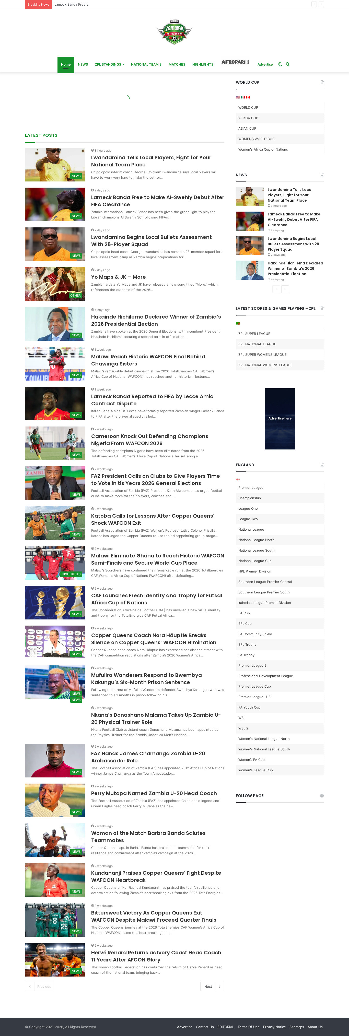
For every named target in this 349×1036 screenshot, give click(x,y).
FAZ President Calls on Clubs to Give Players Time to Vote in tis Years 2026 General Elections (155, 479)
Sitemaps (296, 1027)
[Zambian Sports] (174, 32)
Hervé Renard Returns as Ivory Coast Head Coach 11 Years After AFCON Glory (156, 956)
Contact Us (205, 1027)
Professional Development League (265, 676)
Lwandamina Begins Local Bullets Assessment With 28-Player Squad (294, 244)
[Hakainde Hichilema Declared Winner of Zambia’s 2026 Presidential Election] (250, 270)
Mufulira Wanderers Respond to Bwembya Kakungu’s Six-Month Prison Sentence (146, 679)
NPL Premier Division (254, 571)
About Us (315, 1027)
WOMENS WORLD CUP (256, 139)
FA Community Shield (255, 634)
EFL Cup (245, 623)
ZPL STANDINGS (108, 64)
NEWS (83, 64)
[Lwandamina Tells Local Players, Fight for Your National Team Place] (250, 196)
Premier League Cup (254, 686)
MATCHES (177, 64)
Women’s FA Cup (251, 760)
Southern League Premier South (264, 592)
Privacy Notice (274, 1027)
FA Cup (244, 613)
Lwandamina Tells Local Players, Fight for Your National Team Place (290, 195)
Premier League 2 (252, 665)
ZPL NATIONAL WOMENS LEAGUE (265, 365)
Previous (44, 986)
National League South (256, 550)
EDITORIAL (225, 1027)
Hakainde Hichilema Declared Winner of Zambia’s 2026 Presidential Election (156, 320)
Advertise (265, 64)
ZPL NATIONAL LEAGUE (257, 344)
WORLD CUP (248, 107)
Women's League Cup (255, 770)
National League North (256, 540)
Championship (249, 498)
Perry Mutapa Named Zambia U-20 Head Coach (154, 793)
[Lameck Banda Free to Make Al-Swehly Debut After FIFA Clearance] (250, 221)
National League (251, 529)
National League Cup (255, 561)
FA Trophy (246, 655)
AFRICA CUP (248, 118)
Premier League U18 (254, 697)
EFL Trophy (247, 644)
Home (66, 64)
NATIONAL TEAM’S (146, 64)
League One (248, 508)
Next (208, 986)
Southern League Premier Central (265, 582)
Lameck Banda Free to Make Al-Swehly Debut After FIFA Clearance (107, 4)
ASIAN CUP (247, 128)
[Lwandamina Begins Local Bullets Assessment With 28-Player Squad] (250, 245)
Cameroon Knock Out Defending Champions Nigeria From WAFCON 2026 (149, 440)
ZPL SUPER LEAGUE (254, 334)
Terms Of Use (249, 1027)
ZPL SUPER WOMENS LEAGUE (262, 354)
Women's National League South (264, 749)
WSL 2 (243, 728)
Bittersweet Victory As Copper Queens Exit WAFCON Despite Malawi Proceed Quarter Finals (153, 916)
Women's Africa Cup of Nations (263, 149)
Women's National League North (264, 739)
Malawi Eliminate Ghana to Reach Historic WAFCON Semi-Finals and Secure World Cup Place (157, 559)
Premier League (250, 487)
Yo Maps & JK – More (118, 277)
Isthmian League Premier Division (264, 603)
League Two (248, 519)
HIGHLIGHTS (202, 64)
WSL (241, 718)
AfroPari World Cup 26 (235, 62)
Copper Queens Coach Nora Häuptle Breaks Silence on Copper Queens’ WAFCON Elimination (153, 639)
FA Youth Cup (249, 707)
